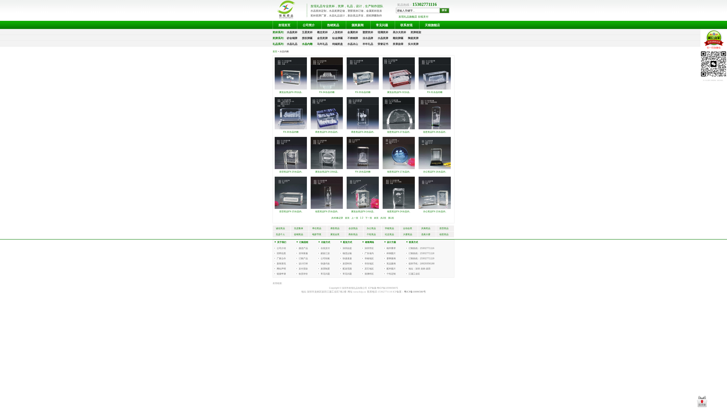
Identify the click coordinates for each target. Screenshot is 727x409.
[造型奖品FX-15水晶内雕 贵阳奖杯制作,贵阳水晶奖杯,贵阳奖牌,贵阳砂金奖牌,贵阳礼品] (291, 192)
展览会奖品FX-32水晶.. (398, 92)
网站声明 (281, 268)
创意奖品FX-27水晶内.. (398, 132)
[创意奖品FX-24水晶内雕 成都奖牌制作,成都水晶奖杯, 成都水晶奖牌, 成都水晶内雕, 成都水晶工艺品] (399, 192)
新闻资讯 (281, 263)
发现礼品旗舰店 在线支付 (413, 16)
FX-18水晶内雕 (363, 171)
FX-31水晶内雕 (434, 92)
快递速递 (347, 258)
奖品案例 (391, 263)
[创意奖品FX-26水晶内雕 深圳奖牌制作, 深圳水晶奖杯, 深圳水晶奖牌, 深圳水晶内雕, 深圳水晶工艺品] (435, 113)
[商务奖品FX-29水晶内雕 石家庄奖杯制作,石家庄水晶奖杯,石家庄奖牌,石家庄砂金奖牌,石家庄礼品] (327, 113)
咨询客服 (303, 253)
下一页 (368, 218)
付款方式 (325, 242)
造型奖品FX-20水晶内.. (291, 171)
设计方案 (391, 242)
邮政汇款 (325, 253)
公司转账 (325, 258)
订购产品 (303, 258)
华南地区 (369, 258)
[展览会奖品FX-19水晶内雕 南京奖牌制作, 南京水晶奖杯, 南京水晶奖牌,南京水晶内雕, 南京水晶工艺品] (327, 152)
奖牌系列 (278, 38)
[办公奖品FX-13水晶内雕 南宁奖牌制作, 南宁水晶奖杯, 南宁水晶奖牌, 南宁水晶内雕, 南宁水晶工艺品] (435, 192)
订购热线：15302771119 (421, 258)
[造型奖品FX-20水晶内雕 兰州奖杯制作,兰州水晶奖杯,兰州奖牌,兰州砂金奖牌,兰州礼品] (291, 152)
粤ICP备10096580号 (387, 288)
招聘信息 (281, 253)
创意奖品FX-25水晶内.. (327, 211)
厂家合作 (281, 258)
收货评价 (303, 273)
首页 (275, 51)
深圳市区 (369, 248)
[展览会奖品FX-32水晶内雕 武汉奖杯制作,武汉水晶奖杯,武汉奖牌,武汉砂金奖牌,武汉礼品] (399, 73)
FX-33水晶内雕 (363, 92)
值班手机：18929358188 (421, 263)
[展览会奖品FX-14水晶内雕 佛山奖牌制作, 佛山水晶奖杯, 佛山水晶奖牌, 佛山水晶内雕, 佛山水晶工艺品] (363, 192)
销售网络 (369, 242)
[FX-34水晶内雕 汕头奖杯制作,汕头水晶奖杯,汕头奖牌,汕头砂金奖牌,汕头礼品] (327, 73)
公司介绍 (281, 248)
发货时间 (347, 263)
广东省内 (369, 253)
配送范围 (347, 268)
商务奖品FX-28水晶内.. (362, 132)
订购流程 (303, 242)
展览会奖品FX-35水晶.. (291, 92)
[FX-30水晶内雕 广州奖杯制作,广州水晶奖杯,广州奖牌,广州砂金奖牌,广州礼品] (291, 113)
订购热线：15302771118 (421, 253)
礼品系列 (278, 43)
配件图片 (391, 268)
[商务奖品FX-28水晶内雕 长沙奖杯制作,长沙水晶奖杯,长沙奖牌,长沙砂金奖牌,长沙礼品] (363, 113)
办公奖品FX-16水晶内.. (434, 171)
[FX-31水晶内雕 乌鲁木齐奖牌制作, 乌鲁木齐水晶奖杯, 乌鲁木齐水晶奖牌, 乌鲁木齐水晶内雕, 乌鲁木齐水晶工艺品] (435, 73)
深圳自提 (347, 248)
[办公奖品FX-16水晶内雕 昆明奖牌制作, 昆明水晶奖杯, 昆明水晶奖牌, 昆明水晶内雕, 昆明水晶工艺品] (435, 152)
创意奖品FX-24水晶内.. (398, 211)
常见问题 (325, 273)
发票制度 (325, 268)
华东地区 (369, 263)
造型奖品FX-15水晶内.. (291, 211)
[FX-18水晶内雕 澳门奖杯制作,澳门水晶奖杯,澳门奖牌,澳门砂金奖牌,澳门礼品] (363, 152)
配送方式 (347, 242)
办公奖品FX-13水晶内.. (434, 211)
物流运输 (347, 253)
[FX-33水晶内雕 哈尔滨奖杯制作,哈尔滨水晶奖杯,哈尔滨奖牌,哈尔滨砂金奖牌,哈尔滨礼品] (363, 73)
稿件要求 (391, 248)
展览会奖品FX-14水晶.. (362, 211)
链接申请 (281, 273)
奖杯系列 (278, 32)
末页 (376, 218)
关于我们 (281, 242)
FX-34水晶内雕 (327, 92)
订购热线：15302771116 (421, 248)
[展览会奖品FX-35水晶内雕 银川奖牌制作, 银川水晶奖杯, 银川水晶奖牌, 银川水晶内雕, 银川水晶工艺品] (291, 73)
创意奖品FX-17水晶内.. (398, 171)
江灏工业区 (414, 273)
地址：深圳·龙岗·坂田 (420, 268)
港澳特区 (369, 273)
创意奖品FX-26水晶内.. (434, 132)
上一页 (354, 218)
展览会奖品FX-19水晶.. (327, 171)
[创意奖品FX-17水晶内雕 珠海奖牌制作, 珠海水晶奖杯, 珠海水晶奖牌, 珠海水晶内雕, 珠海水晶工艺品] (399, 152)
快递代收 (325, 263)
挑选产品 (303, 248)
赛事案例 (391, 258)
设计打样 (303, 263)
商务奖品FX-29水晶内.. (327, 132)
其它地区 (369, 268)
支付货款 (303, 268)
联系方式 (413, 242)
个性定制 (391, 273)
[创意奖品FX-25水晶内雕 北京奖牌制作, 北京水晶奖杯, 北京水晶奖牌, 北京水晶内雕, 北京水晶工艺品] (327, 192)
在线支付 (325, 248)
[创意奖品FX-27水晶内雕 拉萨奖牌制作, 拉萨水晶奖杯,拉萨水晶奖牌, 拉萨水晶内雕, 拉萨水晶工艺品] (399, 113)
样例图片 (391, 253)
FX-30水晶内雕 (291, 132)
